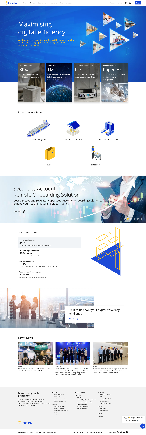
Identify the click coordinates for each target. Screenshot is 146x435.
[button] (125, 3)
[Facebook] (117, 432)
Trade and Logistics (59, 406)
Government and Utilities (61, 410)
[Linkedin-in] (124, 432)
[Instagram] (120, 432)
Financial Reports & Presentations (86, 400)
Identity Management (60, 401)
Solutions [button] (25, 3)
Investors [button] (54, 3)
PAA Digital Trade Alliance (107, 399)
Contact (119, 3)
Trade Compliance (59, 394)
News (61, 3)
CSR (101, 397)
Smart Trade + (58, 397)
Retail (55, 413)
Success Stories (43, 3)
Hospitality (57, 415)
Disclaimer (99, 432)
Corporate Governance (83, 406)
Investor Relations (82, 408)
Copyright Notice (78, 432)
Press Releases (104, 410)
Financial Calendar (82, 404)
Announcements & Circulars (84, 402)
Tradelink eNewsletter (106, 403)
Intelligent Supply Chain (60, 399)
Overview (79, 397)
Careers (112, 3)
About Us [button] (69, 3)
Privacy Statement (89, 432)
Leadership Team (104, 401)
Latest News (103, 408)
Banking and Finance (59, 408)
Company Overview (105, 394)
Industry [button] (33, 3)
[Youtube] (127, 432)
